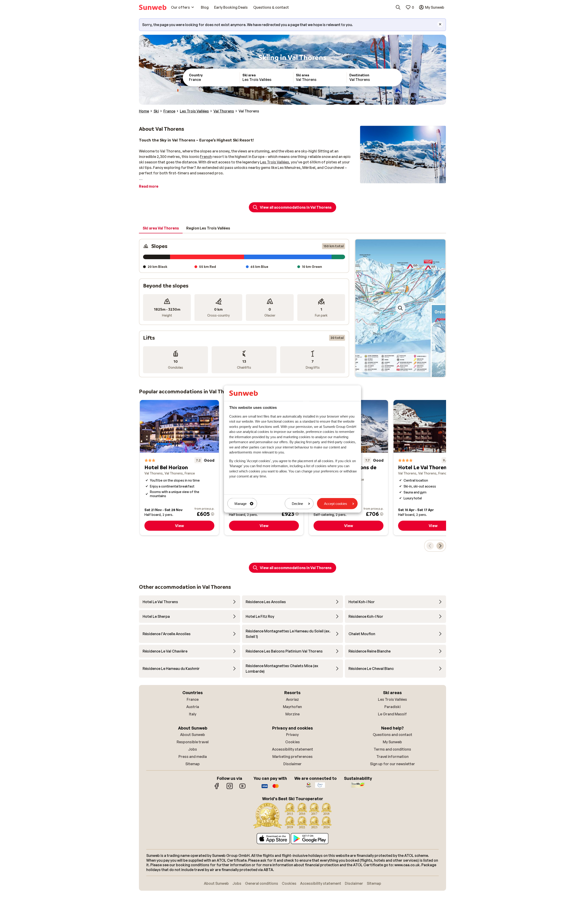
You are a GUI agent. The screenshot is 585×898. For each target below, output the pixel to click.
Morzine (292, 714)
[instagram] (229, 788)
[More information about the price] (212, 514)
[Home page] (152, 7)
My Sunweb (392, 742)
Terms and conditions (392, 749)
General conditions (261, 883)
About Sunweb (192, 734)
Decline (297, 504)
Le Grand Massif (392, 714)
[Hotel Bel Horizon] (179, 468)
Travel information (392, 756)
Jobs (192, 749)
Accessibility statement (292, 749)
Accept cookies (335, 504)
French (206, 156)
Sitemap (192, 764)
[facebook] (217, 788)
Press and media (192, 756)
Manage (240, 504)
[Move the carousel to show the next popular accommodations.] (440, 545)
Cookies (292, 742)
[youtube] (242, 788)
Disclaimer (292, 764)
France (193, 699)
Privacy (292, 734)
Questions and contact (392, 734)
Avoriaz (292, 699)
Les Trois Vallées (274, 162)
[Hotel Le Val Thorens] (433, 468)
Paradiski (392, 706)
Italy (192, 714)
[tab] (161, 228)
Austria (192, 706)
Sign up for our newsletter (392, 764)
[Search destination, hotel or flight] (398, 7)
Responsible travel (193, 742)
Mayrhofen (292, 706)
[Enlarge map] (400, 308)
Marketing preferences (292, 756)
